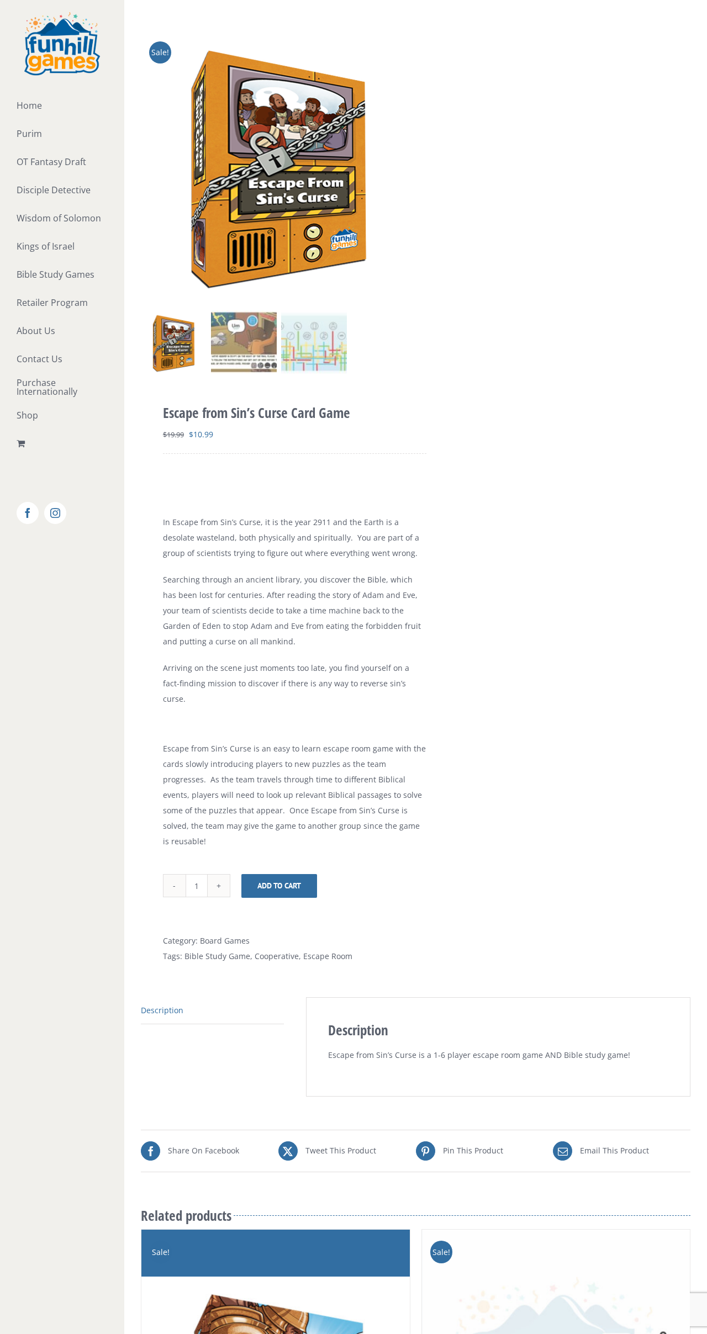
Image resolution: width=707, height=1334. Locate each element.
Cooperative (277, 956)
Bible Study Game (217, 956)
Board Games (225, 940)
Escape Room (327, 956)
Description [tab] (162, 1010)
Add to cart (279, 886)
